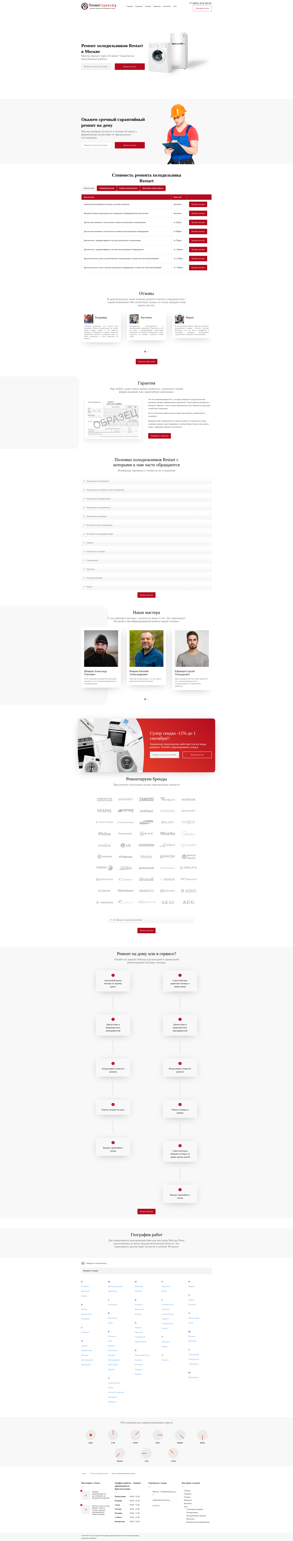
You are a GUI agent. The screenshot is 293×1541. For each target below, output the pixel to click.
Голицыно (85, 1332)
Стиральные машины (194, 1509)
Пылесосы (190, 1519)
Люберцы (112, 1402)
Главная (130, 6)
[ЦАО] (90, 1435)
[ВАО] (157, 1435)
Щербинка (192, 1341)
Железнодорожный (115, 1286)
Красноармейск (114, 1360)
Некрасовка (139, 1309)
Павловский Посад (142, 1355)
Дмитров (84, 1355)
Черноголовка (193, 1318)
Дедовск (84, 1346)
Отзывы (148, 6)
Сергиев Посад (167, 1305)
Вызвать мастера (198, 204)
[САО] (113, 1435)
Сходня (164, 1328)
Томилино (166, 1342)
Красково (111, 1355)
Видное (84, 1309)
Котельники (112, 1350)
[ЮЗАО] (119, 1453)
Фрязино (191, 1286)
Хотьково (192, 1305)
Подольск (138, 1360)
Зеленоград (112, 1305)
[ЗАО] (146, 1453)
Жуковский (112, 1291)
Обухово (138, 1328)
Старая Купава (167, 1324)
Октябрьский (140, 1337)
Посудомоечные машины (196, 1516)
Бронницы (85, 1291)
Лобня (110, 1388)
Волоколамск (86, 1314)
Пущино (138, 1374)
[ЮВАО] (180, 1435)
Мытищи (138, 1291)
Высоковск (85, 1319)
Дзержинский (86, 1350)
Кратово (111, 1369)
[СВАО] (135, 1435)
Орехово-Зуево (140, 1342)
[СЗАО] (173, 1453)
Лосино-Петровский (116, 1392)
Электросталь (193, 1359)
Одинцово (139, 1332)
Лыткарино (112, 1397)
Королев (111, 1346)
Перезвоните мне (202, 8)
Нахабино (139, 1305)
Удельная (165, 1360)
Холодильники (192, 1512)
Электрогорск (193, 1354)
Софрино (165, 1319)
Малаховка (139, 1286)
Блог (175, 6)
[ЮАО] (202, 1435)
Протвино (139, 1365)
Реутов (164, 1291)
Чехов (190, 1323)
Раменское (166, 1286)
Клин (110, 1341)
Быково (84, 1296)
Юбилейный (193, 1377)
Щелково (191, 1336)
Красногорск (113, 1365)
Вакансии (157, 6)
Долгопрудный (87, 1360)
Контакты (167, 6)
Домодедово (86, 1365)
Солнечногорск (168, 1314)
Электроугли (193, 1364)
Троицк (164, 1346)
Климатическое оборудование (198, 1522)
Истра (110, 1323)
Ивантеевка (112, 1318)
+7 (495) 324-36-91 (200, 3)
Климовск (112, 1336)
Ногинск (138, 1314)
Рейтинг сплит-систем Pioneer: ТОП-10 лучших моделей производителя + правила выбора (101, 1510)
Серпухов (165, 1309)
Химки (191, 1300)
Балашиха (85, 1286)
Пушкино (138, 1369)
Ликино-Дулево (114, 1383)
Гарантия (138, 6)
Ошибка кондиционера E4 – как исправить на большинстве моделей (100, 1495)
